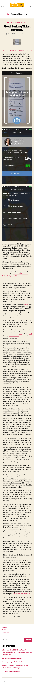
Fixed (26, 305)
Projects (4, 627)
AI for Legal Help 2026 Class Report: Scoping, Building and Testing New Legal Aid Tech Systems (17, 652)
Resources (5, 632)
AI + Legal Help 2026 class (11, 671)
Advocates (10, 22)
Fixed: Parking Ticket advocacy (17, 28)
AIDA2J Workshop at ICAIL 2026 (12, 658)
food (30, 334)
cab (20, 334)
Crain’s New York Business (21, 594)
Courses (4, 630)
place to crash (14, 336)
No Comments (24, 34)
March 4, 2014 (12, 34)
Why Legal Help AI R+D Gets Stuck (13, 662)
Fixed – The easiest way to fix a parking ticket (17, 50)
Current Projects (21, 22)
